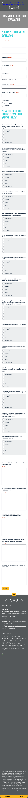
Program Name (7, 65)
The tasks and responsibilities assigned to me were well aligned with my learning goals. (14, 258)
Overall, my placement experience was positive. (13, 171)
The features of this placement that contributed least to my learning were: (14, 490)
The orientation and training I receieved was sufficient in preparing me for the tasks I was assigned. (12, 126)
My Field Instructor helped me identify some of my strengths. (13, 346)
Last (3, 48)
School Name (7, 57)
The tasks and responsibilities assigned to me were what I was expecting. (14, 236)
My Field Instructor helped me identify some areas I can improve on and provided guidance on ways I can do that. (14, 369)
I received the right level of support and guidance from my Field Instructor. (13, 192)
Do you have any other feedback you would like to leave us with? (13, 565)
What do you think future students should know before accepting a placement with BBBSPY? (13, 541)
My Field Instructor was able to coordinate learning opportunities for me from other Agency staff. (14, 392)
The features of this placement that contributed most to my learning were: (14, 464)
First (3, 43)
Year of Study (7, 73)
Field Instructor (8, 84)
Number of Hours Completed (11, 92)
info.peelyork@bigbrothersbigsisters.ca (15, 613)
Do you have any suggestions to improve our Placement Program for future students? (12, 515)
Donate (21, 796)
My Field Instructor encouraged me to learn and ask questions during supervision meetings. (14, 325)
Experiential (7, 105)
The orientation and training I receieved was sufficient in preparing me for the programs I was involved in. (13, 149)
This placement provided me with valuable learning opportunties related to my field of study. (14, 214)
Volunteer (7, 796)
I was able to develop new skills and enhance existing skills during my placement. (12, 279)
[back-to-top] (14, 594)
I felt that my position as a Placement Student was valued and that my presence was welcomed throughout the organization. (13, 415)
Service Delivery (8, 103)
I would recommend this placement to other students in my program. (12, 437)
